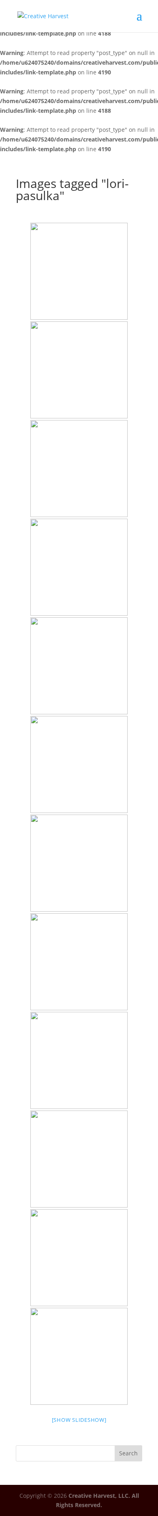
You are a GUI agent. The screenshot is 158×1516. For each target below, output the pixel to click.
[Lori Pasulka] (79, 369)
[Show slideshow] (79, 1419)
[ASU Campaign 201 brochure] (79, 271)
